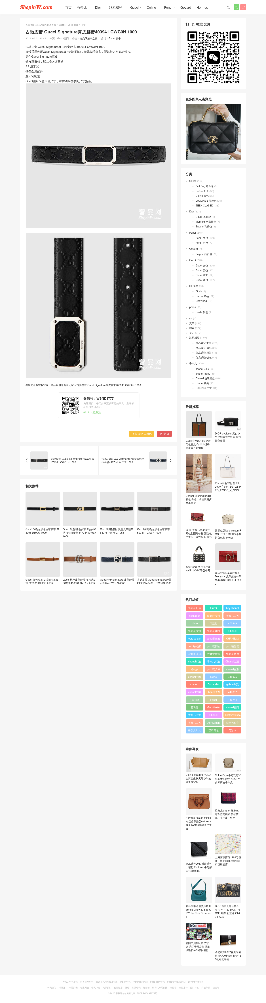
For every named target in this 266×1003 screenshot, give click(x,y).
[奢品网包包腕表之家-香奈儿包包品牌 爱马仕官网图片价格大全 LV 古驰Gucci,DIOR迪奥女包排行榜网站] (36, 7)
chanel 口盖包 (194, 608)
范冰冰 (232, 730)
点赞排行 (183, 987)
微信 (127, 987)
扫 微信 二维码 (142, 433)
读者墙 (216, 987)
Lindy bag (201, 301)
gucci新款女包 (213, 639)
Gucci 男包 (202, 270)
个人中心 (95, 987)
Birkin (199, 291)
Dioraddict (213, 684)
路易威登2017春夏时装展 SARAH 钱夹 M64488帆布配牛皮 (228, 955)
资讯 (191, 333)
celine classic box (213, 677)
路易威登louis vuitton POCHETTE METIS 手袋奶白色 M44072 (228, 534)
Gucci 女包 (202, 265)
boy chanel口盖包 (232, 608)
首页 (68, 7)
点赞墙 (173, 987)
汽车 (191, 323)
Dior (98, 7)
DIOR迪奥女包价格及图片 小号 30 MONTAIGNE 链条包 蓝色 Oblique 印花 (228, 911)
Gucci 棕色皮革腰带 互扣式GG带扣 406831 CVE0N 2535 (79, 581)
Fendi (168, 7)
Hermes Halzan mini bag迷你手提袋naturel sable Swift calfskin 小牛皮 (199, 823)
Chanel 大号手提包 (213, 692)
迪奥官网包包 (86, 981)
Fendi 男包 (202, 242)
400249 (232, 623)
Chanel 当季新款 (205, 378)
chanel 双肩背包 (232, 654)
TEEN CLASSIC (205, 205)
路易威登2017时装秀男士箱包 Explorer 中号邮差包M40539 (199, 867)
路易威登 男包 (204, 348)
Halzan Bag (202, 296)
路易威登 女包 (204, 343)
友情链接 (118, 987)
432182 (194, 699)
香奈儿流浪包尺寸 (213, 662)
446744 (232, 699)
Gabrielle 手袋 (204, 388)
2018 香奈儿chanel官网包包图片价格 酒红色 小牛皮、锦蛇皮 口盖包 (199, 533)
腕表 (191, 328)
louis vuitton (194, 638)
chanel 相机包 (213, 631)
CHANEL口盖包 (232, 639)
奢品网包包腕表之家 (46, 24)
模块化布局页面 (159, 987)
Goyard (185, 7)
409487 (194, 684)
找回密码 (136, 987)
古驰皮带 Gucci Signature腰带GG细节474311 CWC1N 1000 (154, 581)
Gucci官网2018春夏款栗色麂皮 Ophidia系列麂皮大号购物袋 (198, 444)
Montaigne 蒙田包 (206, 221)
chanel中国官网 (194, 677)
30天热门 (51, 987)
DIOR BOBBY (203, 217)
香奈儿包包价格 (70, 981)
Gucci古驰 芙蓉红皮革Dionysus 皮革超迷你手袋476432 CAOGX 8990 (228, 578)
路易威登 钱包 (204, 357)
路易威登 (115, 7)
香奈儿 (82, 7)
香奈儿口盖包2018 (232, 616)
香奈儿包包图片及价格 (107, 981)
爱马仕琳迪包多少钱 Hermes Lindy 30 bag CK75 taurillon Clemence (198, 911)
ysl (190, 318)
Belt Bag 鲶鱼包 (205, 186)
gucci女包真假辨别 (176, 981)
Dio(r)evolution (233, 715)
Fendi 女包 (202, 238)
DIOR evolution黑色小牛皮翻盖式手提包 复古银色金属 (228, 437)
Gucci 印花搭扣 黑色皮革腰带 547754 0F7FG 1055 (116, 530)
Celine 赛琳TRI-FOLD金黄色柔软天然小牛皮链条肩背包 (198, 778)
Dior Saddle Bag (213, 723)
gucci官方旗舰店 (213, 669)
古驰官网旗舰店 (213, 654)
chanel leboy (203, 373)
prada (192, 307)
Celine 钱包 (202, 195)
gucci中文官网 (213, 616)
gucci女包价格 (194, 646)
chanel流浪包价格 (194, 662)
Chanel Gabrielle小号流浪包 (213, 715)
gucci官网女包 (213, 646)
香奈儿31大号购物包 (194, 730)
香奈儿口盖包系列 (194, 723)
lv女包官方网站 (140, 981)
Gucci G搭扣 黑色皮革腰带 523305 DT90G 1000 (42, 530)
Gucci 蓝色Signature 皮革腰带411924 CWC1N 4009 (117, 581)
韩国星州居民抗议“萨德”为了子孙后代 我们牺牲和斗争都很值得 (198, 946)
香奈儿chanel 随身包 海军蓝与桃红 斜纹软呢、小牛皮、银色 (226, 814)
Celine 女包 (202, 191)
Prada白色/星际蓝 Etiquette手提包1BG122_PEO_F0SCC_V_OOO (228, 486)
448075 (232, 677)
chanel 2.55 (202, 369)
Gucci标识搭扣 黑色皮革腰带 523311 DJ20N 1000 (153, 530)
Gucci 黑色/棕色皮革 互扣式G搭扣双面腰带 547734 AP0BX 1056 (79, 532)
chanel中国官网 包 (194, 692)
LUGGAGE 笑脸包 (206, 200)
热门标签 (194, 987)
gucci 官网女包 (157, 981)
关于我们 (107, 987)
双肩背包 (213, 730)
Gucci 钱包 (202, 280)
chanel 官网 (194, 631)
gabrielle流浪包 (232, 685)
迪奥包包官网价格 (232, 723)
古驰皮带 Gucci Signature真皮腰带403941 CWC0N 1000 (109, 385)
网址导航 (205, 987)
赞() (164, 433)
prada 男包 (202, 312)
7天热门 (62, 987)
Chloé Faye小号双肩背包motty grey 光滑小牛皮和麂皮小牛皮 (228, 778)
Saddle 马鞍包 (204, 226)
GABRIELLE (195, 654)
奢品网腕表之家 (89, 38)
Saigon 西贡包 (204, 254)
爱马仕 (194, 707)
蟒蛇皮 (194, 669)
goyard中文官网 (196, 981)
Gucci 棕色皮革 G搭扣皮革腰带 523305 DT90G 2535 (42, 581)
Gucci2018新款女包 (213, 708)
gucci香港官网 (232, 646)
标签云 (146, 987)
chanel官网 (232, 707)
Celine (151, 7)
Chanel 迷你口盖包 (232, 662)
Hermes (202, 7)
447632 (232, 692)
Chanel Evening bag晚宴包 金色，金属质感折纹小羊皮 (199, 499)
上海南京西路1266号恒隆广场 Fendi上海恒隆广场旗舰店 (228, 860)
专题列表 (73, 987)
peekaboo (194, 615)
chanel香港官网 (232, 669)
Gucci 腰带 (73, 24)
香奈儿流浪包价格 (194, 715)
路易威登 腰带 (204, 352)
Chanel (232, 631)
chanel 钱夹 (202, 383)
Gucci (134, 7)
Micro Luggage (194, 624)
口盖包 (213, 623)
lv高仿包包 (125, 981)
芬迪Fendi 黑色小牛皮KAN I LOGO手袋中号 (198, 568)
